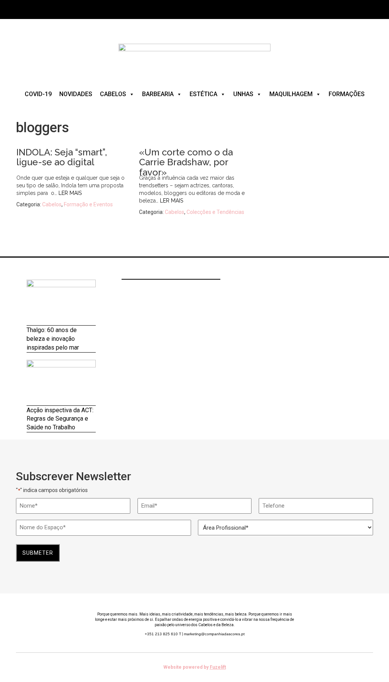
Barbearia (158, 94)
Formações (347, 94)
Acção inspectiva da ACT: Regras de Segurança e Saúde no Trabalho (60, 419)
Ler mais (70, 193)
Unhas (243, 94)
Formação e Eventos (88, 204)
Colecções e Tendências (215, 212)
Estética (203, 94)
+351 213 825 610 (163, 634)
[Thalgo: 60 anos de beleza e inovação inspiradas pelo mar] (61, 303)
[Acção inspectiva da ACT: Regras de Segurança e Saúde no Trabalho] (61, 383)
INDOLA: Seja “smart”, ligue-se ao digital (61, 157)
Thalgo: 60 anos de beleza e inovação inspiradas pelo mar (53, 338)
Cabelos (113, 94)
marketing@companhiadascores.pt (214, 634)
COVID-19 (38, 94)
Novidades (75, 94)
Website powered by (194, 667)
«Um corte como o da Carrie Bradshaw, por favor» (186, 162)
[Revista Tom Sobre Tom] (194, 57)
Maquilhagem (291, 94)
